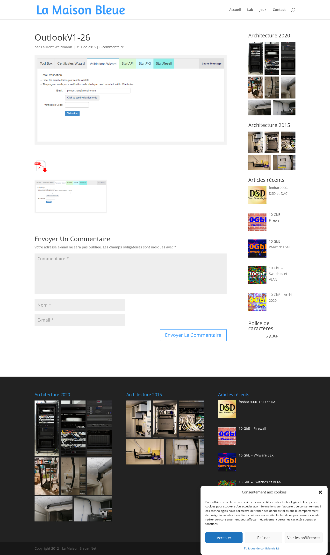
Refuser (263, 537)
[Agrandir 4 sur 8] (256, 82)
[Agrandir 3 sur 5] (289, 137)
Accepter (224, 537)
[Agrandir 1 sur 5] (256, 137)
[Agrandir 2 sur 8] (273, 48)
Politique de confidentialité (262, 548)
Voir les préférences (303, 537)
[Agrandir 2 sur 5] (273, 137)
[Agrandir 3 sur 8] (289, 48)
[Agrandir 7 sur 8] (264, 106)
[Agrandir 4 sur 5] (264, 161)
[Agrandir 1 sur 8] (256, 48)
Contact (279, 10)
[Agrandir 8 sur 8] (289, 106)
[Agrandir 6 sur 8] (289, 82)
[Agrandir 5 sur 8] (273, 82)
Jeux (262, 10)
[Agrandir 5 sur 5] (289, 161)
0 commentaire (112, 47)
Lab (250, 10)
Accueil (235, 10)
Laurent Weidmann (56, 47)
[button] (320, 492)
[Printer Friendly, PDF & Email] (41, 169)
